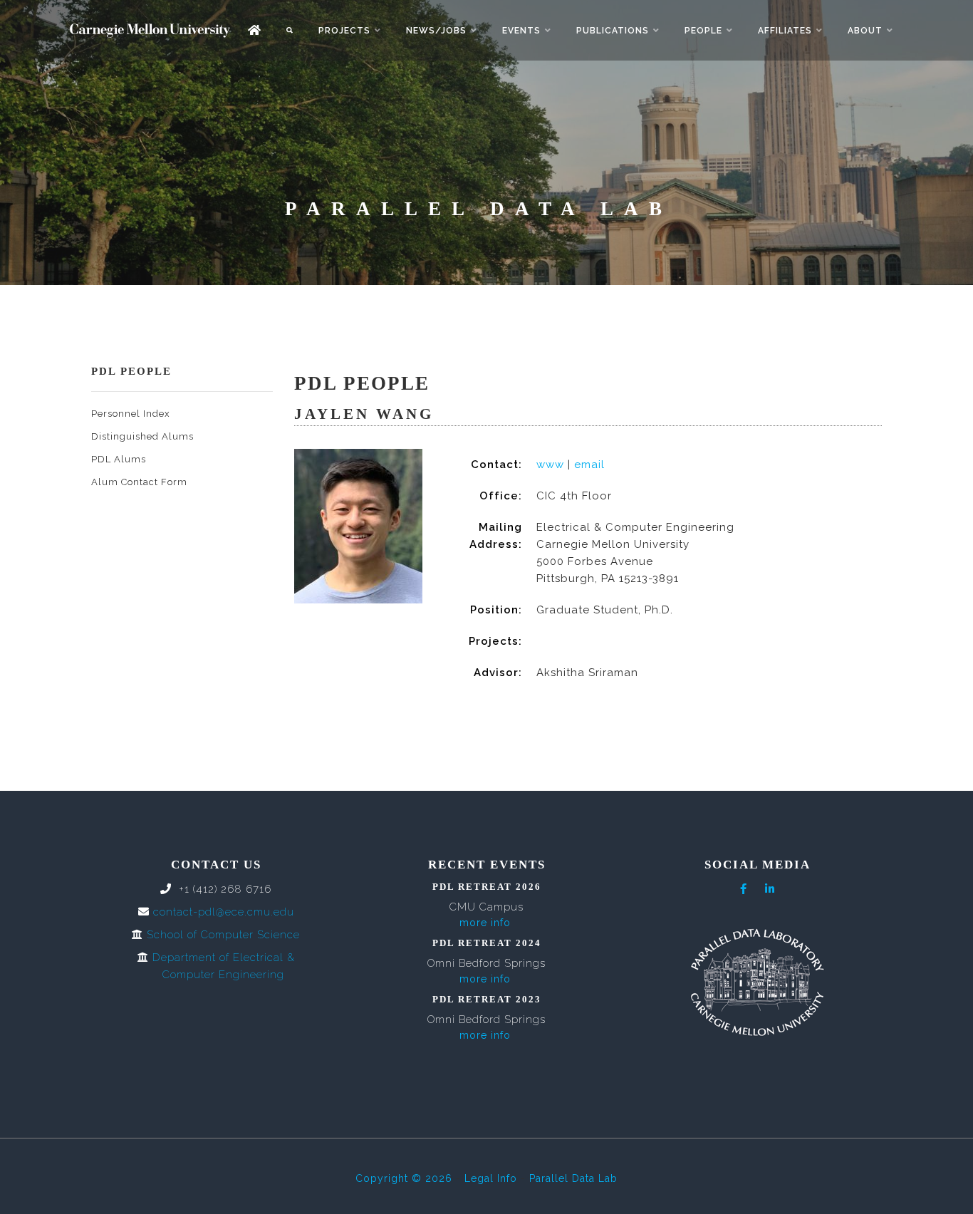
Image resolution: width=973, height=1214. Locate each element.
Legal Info (490, 1178)
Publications (612, 31)
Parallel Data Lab (573, 1178)
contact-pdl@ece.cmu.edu (223, 912)
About (865, 31)
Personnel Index (130, 413)
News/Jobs (436, 31)
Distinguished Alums (142, 436)
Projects (344, 31)
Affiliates (785, 31)
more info (485, 922)
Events (521, 31)
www (550, 464)
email (589, 464)
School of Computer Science (223, 934)
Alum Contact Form (139, 482)
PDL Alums (118, 459)
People (703, 31)
